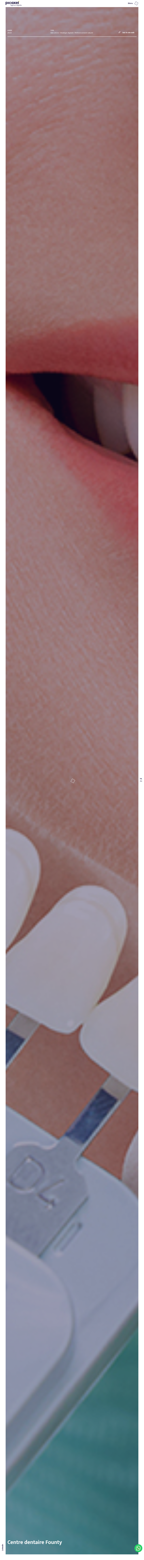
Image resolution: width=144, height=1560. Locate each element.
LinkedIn (3, 1547)
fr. (141, 779)
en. (141, 781)
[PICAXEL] (14, 4)
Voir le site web (128, 32)
